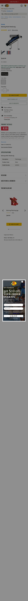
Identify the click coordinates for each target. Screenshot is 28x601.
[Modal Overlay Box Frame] (14, 300)
